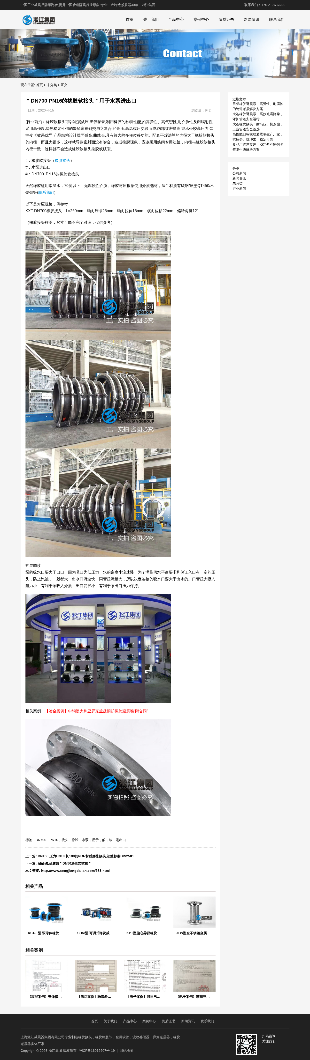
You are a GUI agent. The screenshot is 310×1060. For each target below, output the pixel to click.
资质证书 (226, 19)
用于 (95, 840)
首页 (129, 19)
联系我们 (277, 19)
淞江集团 (55, 1051)
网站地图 (126, 1051)
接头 (65, 840)
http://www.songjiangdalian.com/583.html (75, 871)
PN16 (54, 840)
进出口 (121, 840)
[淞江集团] (38, 19)
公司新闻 (239, 173)
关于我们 (151, 19)
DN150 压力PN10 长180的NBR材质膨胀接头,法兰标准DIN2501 (86, 856)
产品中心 (176, 19)
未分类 (52, 85)
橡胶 (75, 840)
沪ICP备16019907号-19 (96, 1051)
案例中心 (201, 19)
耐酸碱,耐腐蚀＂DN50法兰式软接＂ (65, 863)
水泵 (85, 840)
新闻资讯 (251, 19)
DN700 (41, 840)
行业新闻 (239, 188)
